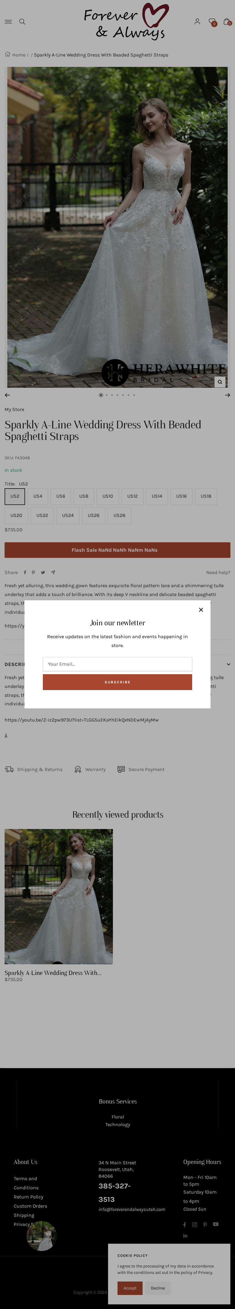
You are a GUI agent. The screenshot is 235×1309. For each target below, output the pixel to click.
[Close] (201, 610)
